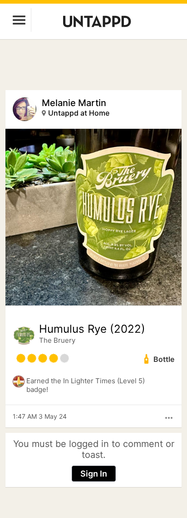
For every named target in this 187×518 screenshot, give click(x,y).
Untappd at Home (78, 112)
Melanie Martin (74, 102)
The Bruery (57, 340)
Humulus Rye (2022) (92, 329)
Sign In (93, 473)
